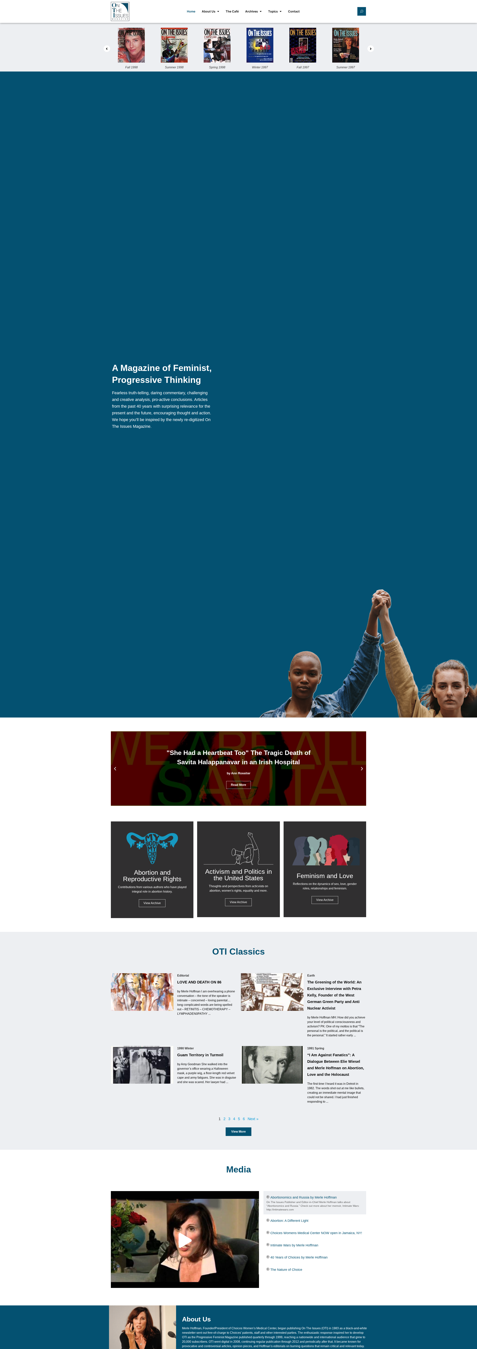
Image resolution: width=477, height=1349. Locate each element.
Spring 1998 (174, 67)
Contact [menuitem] (294, 11)
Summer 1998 (131, 67)
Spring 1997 (346, 67)
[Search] (361, 11)
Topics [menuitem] (273, 11)
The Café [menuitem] (232, 11)
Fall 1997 (260, 67)
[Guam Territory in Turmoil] (142, 1065)
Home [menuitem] (191, 11)
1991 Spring (315, 1048)
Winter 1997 (217, 67)
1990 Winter (185, 1048)
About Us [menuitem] (208, 11)
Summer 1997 (302, 67)
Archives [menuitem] (251, 11)
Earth (311, 975)
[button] (107, 48)
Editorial (183, 975)
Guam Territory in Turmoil (200, 1055)
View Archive (152, 903)
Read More (238, 780)
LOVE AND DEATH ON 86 (199, 982)
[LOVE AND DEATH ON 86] (142, 992)
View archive (238, 902)
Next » (253, 1119)
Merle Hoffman (191, 1328)
